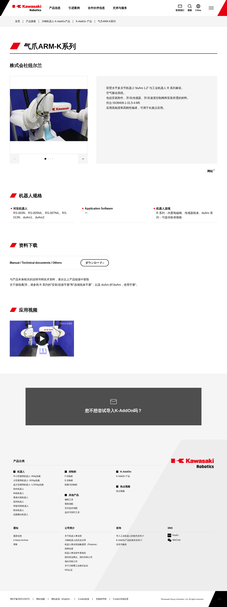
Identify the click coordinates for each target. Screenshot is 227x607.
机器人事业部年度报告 (75, 553)
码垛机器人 (18, 493)
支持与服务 (121, 544)
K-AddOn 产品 (84, 21)
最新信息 (17, 536)
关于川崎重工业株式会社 (76, 565)
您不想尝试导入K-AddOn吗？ (113, 410)
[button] (83, 159)
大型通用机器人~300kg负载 (26, 480)
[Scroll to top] (217, 599)
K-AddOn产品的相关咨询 (128, 540)
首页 (17, 21)
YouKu (173, 535)
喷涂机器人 (18, 510)
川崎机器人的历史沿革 (75, 540)
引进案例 (74, 7)
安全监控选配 (71, 508)
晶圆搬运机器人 (20, 514)
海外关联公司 (71, 561)
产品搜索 (31, 21)
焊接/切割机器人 (21, 506)
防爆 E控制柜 (71, 484)
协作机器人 (18, 489)
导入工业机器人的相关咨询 (129, 536)
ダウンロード (97, 263)
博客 (15, 544)
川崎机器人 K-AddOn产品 (56, 21)
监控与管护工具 (72, 512)
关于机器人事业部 (73, 536)
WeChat (174, 540)
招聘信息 (69, 548)
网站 (212, 172)
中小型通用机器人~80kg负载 (27, 476)
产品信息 (54, 7)
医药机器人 (18, 501)
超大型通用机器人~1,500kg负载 (28, 484)
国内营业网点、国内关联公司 (78, 557)
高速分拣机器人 (20, 497)
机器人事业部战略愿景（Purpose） (81, 544)
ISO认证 (69, 570)
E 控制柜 (69, 480)
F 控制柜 (69, 476)
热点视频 (120, 491)
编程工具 (69, 499)
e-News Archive (20, 540)
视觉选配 (69, 504)
